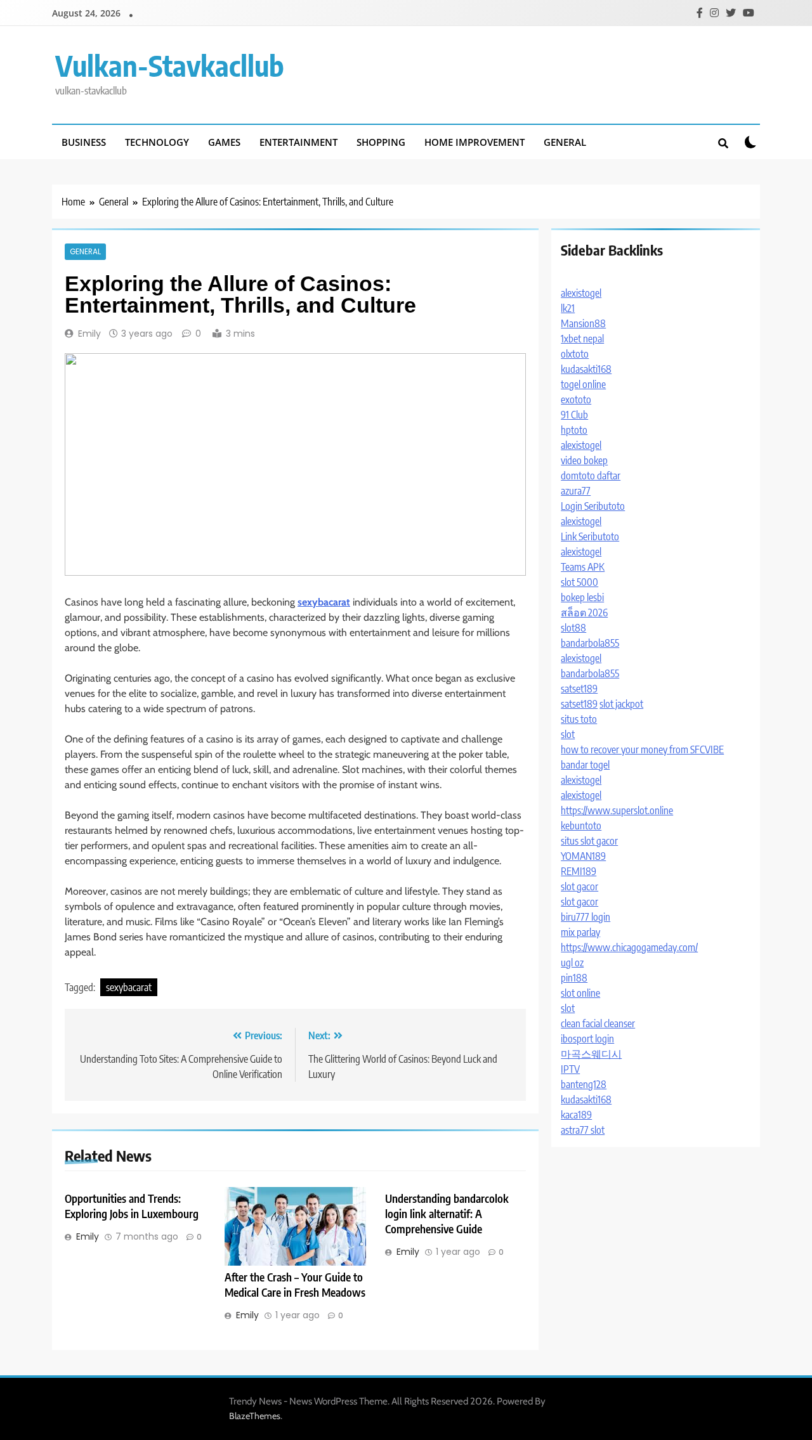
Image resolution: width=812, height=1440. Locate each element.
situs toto (579, 719)
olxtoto (575, 353)
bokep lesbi (582, 597)
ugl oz (572, 962)
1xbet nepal (582, 338)
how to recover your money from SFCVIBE (642, 749)
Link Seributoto (590, 536)
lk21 (568, 308)
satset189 (579, 688)
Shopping (381, 142)
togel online (583, 384)
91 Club (574, 414)
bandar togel (585, 764)
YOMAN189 (583, 856)
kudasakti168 (586, 369)
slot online (580, 993)
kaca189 (576, 1114)
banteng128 (583, 1084)
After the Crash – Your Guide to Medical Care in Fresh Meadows (295, 1284)
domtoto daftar (590, 475)
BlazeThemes (254, 1416)
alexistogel (581, 293)
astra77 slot (583, 1130)
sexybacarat (129, 987)
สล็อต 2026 (584, 612)
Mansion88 (583, 323)
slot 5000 (579, 582)
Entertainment (298, 142)
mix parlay (580, 932)
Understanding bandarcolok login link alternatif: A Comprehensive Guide (447, 1213)
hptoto (574, 430)
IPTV (570, 1069)
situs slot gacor (589, 840)
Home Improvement (474, 142)
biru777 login (585, 917)
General (565, 142)
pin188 (574, 977)
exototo (576, 399)
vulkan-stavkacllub (169, 65)
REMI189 (578, 871)
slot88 (573, 627)
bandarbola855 (590, 643)
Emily (89, 333)
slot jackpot (621, 703)
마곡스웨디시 (591, 1054)
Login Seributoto (593, 506)
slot (568, 734)
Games (224, 142)
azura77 (576, 490)
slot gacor (579, 886)
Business (84, 142)
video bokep (584, 460)
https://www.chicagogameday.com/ (629, 947)
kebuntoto (581, 825)
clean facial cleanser (598, 1023)
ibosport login (587, 1038)
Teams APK (583, 567)
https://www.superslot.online (617, 810)
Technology (157, 142)
